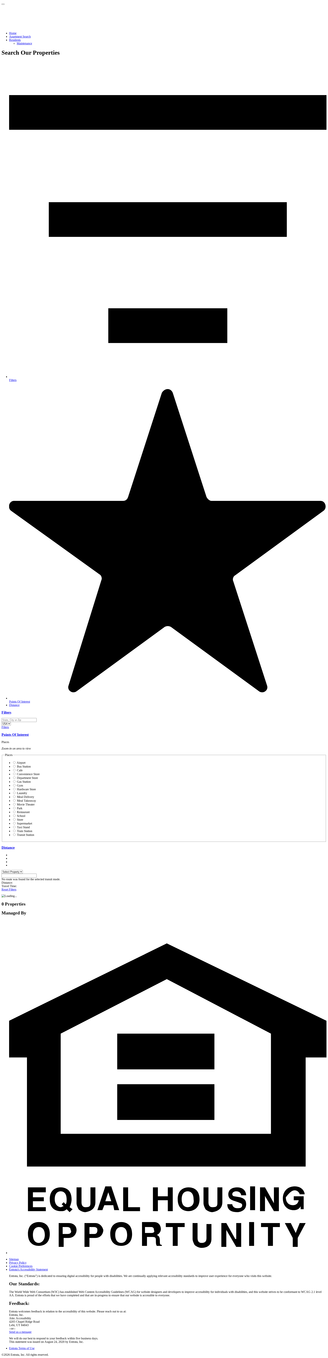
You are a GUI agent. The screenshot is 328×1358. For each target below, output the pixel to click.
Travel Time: (9, 886)
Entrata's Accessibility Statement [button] (28, 1269)
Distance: (7, 882)
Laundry (22, 793)
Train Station (24, 831)
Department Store (27, 777)
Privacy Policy (18, 1262)
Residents (15, 40)
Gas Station (24, 781)
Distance (8, 848)
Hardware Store (26, 789)
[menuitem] (167, 33)
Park (19, 808)
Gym (20, 785)
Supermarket (24, 823)
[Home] (23, 26)
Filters (6, 712)
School (21, 815)
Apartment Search (20, 36)
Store (20, 819)
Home (13, 33)
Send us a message (20, 1332)
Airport (21, 762)
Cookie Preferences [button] (20, 1266)
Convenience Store (28, 774)
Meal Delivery (25, 796)
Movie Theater (26, 804)
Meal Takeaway (26, 800)
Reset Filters (9, 889)
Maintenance (24, 43)
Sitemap (14, 1259)
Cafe (20, 770)
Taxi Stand (23, 827)
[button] (167, 1252)
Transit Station (25, 834)
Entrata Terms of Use (22, 1348)
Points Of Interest (15, 735)
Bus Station (24, 766)
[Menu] (3, 4)
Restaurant (23, 812)
